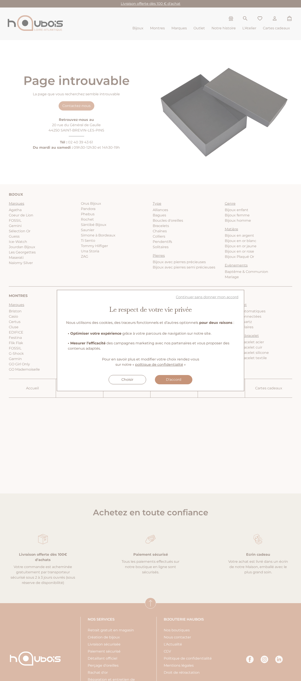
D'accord (173, 379)
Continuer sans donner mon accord (207, 297)
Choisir (127, 379)
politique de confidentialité (159, 364)
